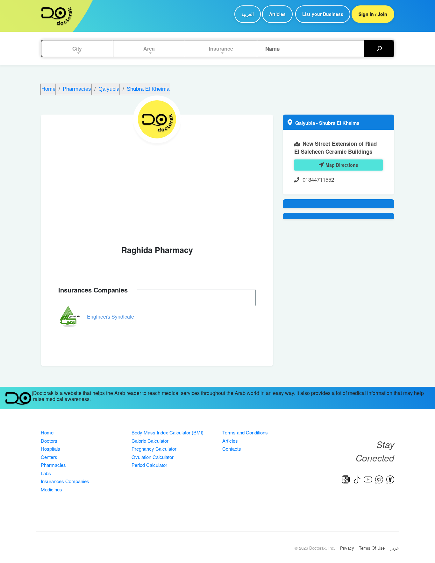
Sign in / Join (373, 14)
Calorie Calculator (150, 440)
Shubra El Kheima (339, 122)
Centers (49, 457)
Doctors (49, 440)
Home (47, 432)
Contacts (231, 448)
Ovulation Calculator (153, 457)
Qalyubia (305, 122)
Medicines (51, 489)
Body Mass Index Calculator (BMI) (167, 432)
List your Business (322, 14)
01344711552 (318, 179)
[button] (77, 48)
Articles (277, 14)
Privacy (347, 548)
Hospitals (50, 448)
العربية (247, 14)
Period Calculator (149, 464)
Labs (46, 473)
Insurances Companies (65, 481)
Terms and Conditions (245, 432)
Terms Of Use (372, 548)
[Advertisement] (157, 191)
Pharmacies (53, 464)
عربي (394, 548)
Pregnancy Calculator (154, 448)
